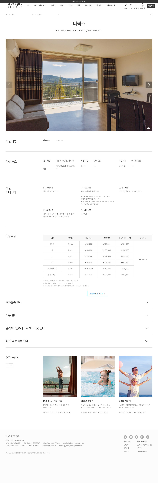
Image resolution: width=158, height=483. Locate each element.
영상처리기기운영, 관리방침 (144, 445)
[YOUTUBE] (125, 437)
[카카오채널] (131, 437)
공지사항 (126, 451)
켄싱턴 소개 (127, 442)
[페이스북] (136, 437)
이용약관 (139, 448)
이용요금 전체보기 (96, 293)
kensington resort (15, 5)
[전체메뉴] (154, 11)
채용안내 (126, 448)
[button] (149, 85)
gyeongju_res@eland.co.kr (73, 446)
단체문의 (126, 445)
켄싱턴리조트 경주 (13, 436)
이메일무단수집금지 (142, 451)
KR (35, 5)
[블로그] (147, 437)
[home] (6, 14)
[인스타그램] (142, 437)
